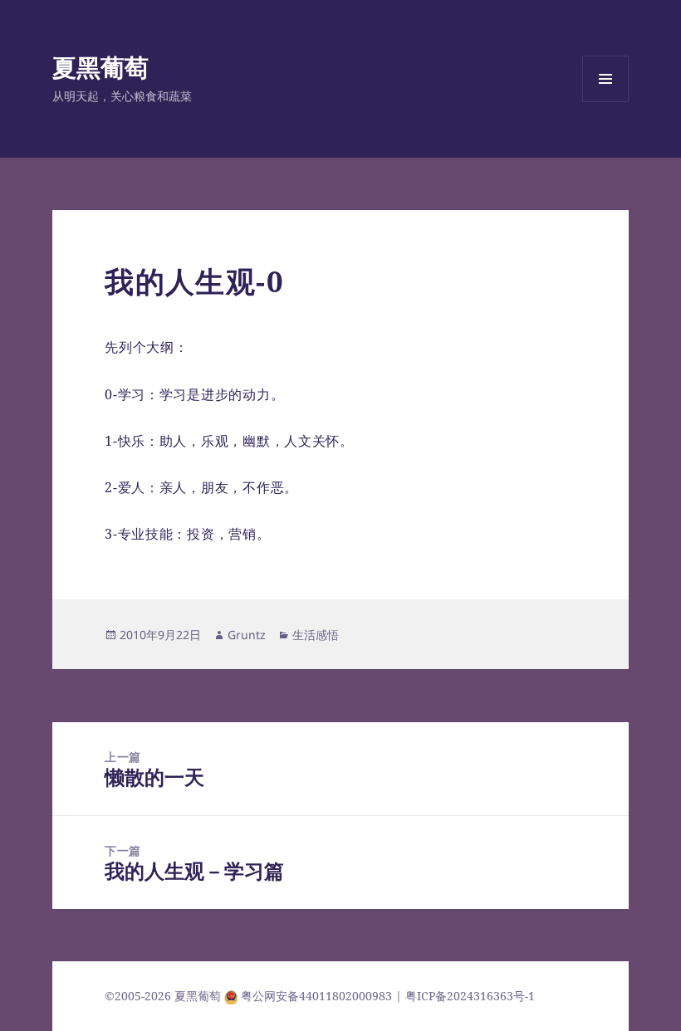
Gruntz (247, 635)
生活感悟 (315, 635)
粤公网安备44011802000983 (318, 996)
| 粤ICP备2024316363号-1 (465, 996)
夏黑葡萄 (100, 67)
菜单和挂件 (605, 101)
